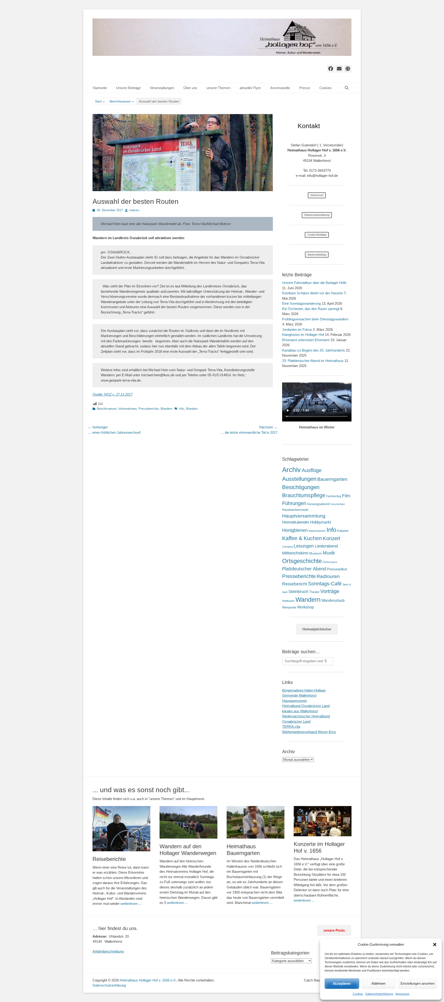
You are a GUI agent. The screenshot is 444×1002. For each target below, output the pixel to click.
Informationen (127, 408)
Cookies (358, 994)
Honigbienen (295, 530)
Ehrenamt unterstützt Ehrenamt (306, 340)
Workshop (305, 607)
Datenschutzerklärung (379, 994)
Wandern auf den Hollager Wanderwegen (188, 849)
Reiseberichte (109, 859)
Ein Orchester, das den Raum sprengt (310, 309)
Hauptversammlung (303, 515)
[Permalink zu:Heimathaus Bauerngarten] (255, 822)
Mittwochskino (295, 553)
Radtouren (328, 576)
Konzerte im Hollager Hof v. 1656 (319, 847)
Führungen (294, 503)
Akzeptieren (342, 983)
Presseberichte (149, 408)
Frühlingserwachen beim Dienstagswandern (315, 319)
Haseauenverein (294, 701)
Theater (314, 592)
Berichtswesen (122, 101)
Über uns (190, 88)
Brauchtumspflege (303, 495)
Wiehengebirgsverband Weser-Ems (309, 732)
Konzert (331, 538)
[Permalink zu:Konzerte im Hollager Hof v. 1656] (323, 821)
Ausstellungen (299, 479)
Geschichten (337, 504)
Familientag (333, 496)
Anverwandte (280, 88)
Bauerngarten (332, 479)
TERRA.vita (291, 726)
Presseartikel (337, 569)
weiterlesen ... (130, 904)
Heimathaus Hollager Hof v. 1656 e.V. (148, 980)
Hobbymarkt (320, 522)
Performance (330, 562)
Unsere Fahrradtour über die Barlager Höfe (314, 283)
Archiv (291, 469)
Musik (329, 552)
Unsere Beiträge (128, 88)
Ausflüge (311, 470)
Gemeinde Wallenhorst (299, 695)
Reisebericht (294, 583)
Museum (315, 553)
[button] (434, 944)
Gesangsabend (318, 504)
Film (346, 495)
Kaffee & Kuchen (302, 538)
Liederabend (326, 546)
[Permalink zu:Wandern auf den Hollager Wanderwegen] (188, 822)
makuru (134, 210)
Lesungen (304, 545)
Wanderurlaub (333, 600)
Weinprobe (289, 607)
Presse (304, 88)
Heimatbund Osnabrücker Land (306, 706)
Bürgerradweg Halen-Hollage (304, 690)
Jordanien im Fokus (297, 329)
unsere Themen (218, 88)
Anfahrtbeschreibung (108, 951)
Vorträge (329, 591)
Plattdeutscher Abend (304, 568)
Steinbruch (298, 591)
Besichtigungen (300, 487)
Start (100, 101)
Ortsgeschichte (302, 560)
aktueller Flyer (250, 88)
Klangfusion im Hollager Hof (303, 335)
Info (181, 408)
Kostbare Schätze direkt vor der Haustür (312, 293)
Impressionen (317, 531)
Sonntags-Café (325, 584)
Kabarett (342, 531)
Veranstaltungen (162, 88)
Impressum (402, 994)
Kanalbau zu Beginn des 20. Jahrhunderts (313, 350)
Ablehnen (378, 983)
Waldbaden (288, 600)
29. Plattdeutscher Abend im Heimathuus (313, 361)
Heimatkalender (295, 522)
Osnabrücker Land (296, 721)
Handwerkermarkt (295, 510)
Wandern (166, 408)
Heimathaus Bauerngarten (243, 849)
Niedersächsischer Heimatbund (306, 716)
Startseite (99, 88)
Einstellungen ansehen (418, 983)
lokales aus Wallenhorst (300, 711)
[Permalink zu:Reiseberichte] (121, 828)
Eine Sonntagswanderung (301, 303)
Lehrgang (287, 546)
